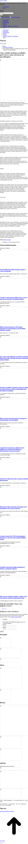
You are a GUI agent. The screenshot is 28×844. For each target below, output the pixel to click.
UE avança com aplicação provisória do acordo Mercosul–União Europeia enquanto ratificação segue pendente (14, 358)
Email (4, 627)
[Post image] (14, 258)
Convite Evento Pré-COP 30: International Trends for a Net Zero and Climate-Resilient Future (13, 537)
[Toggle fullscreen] (3, 842)
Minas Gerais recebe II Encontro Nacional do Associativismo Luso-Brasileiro (13, 419)
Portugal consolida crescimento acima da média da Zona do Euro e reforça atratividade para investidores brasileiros (14, 389)
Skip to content (3, 0)
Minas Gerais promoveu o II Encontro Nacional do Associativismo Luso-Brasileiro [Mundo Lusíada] (12, 328)
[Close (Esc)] (0, 842)
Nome (4, 624)
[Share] (2, 842)
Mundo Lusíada (7, 239)
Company (5, 619)
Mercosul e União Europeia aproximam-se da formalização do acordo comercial (13, 507)
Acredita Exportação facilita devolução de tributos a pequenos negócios (12, 567)
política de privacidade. (16, 616)
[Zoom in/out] (4, 842)
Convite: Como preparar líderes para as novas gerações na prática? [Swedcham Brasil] (13, 298)
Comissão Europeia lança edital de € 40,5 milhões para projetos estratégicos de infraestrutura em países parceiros (12, 449)
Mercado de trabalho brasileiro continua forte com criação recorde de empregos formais (13, 597)
